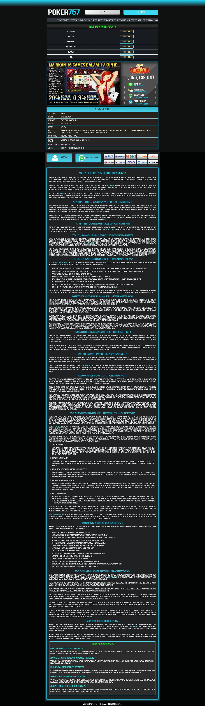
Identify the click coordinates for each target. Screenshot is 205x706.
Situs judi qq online (61, 263)
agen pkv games (111, 229)
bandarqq (90, 243)
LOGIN (102, 12)
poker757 (62, 194)
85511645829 (92, 157)
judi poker (111, 577)
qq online (110, 186)
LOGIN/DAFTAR (127, 31)
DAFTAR (141, 12)
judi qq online (133, 626)
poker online (57, 515)
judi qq (57, 427)
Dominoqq (87, 365)
